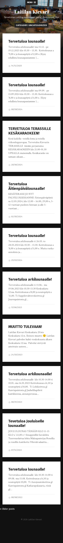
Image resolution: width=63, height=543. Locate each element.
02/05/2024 (16, 216)
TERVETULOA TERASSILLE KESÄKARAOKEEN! (29, 130)
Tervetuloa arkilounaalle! (30, 279)
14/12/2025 (16, 66)
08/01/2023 (16, 402)
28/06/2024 (17, 165)
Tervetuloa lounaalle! (26, 41)
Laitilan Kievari (31, 11)
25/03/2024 (16, 260)
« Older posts (7, 509)
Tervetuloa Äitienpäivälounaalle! (26, 186)
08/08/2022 (16, 497)
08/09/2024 (16, 109)
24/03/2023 (16, 354)
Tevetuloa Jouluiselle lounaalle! (26, 423)
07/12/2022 (16, 450)
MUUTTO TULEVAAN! (25, 326)
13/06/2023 (16, 307)
